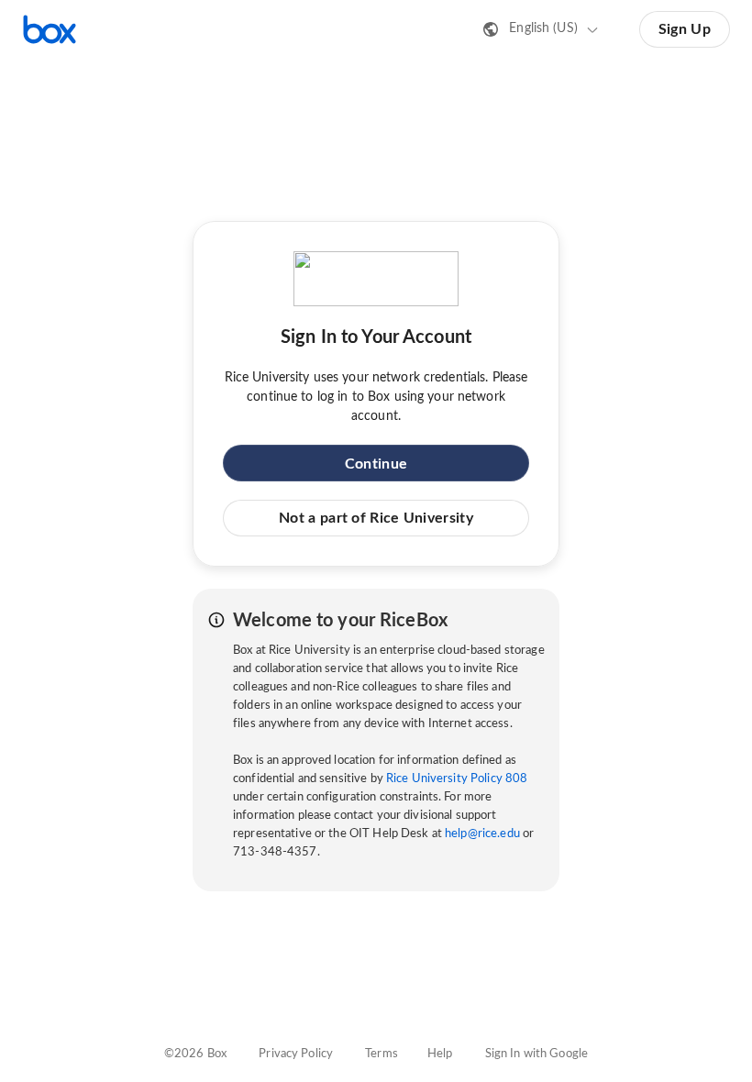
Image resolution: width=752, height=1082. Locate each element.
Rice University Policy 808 (456, 779)
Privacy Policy (296, 1054)
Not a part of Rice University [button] (376, 518)
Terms (381, 1054)
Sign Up (684, 29)
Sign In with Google (536, 1054)
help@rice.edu (482, 834)
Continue (376, 464)
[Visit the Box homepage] (49, 29)
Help (440, 1054)
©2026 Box (195, 1054)
